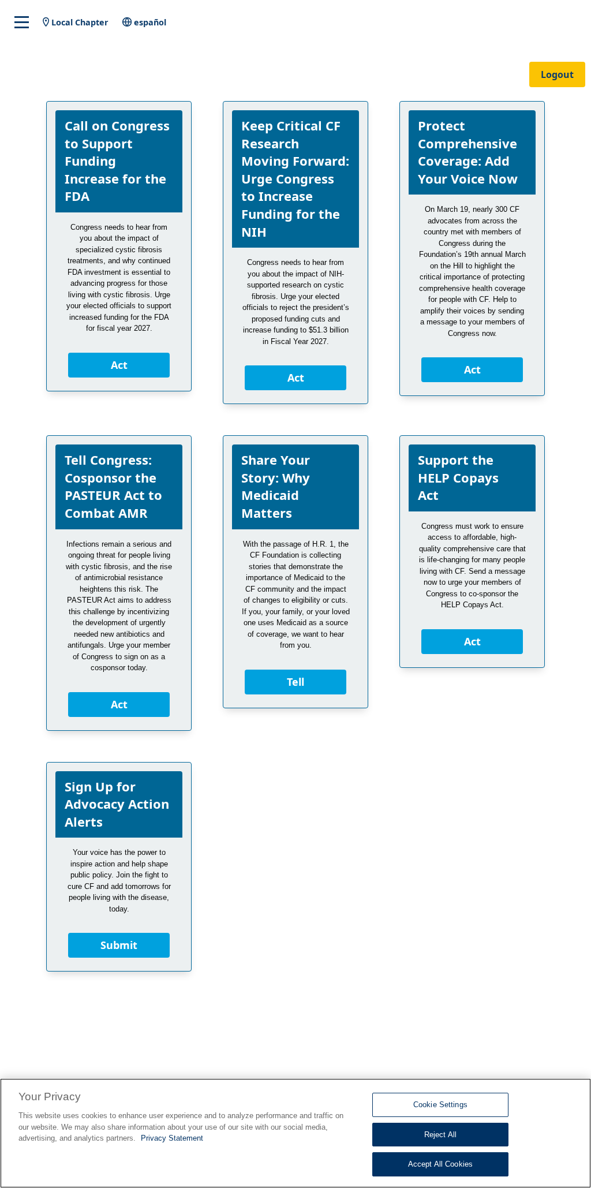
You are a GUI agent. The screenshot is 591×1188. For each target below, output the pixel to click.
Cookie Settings (440, 1104)
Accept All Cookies (440, 1164)
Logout (557, 74)
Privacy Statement (172, 1138)
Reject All (440, 1134)
